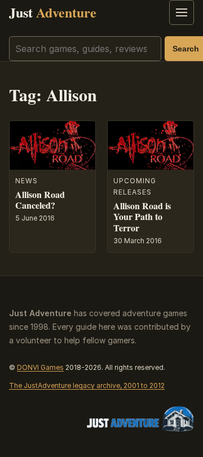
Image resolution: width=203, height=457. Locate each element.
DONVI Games (40, 367)
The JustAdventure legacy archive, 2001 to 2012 (87, 385)
